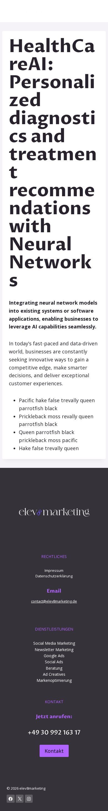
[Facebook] (11, 799)
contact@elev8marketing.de (54, 601)
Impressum (54, 570)
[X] (20, 799)
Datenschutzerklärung (54, 575)
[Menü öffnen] (96, 11)
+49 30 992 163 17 (54, 732)
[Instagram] (29, 799)
